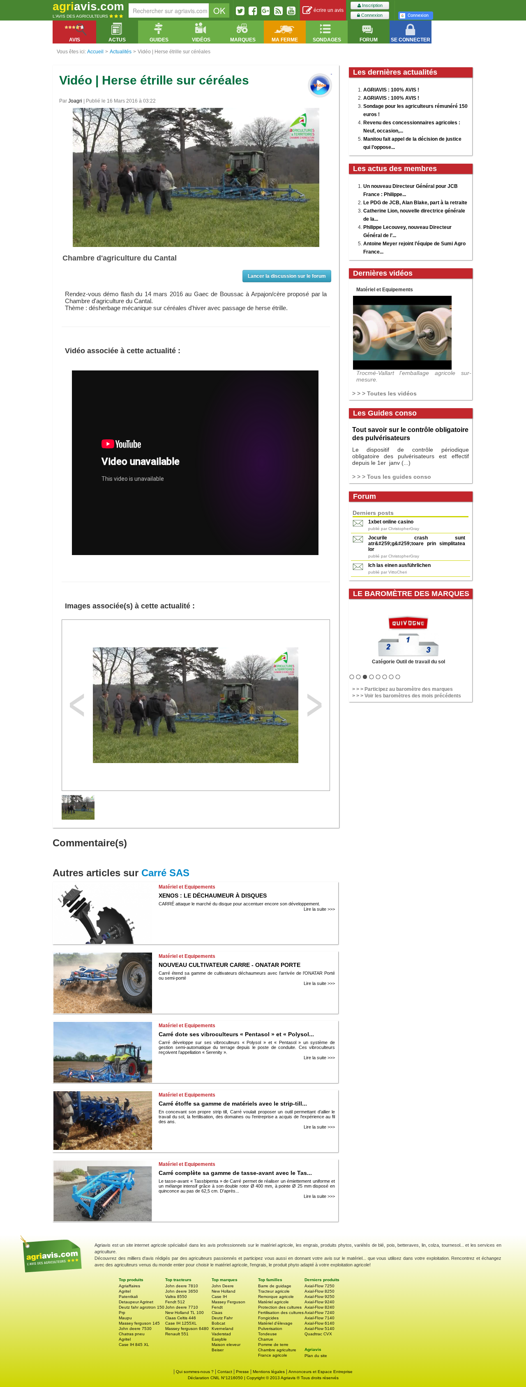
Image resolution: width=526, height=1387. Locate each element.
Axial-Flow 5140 (320, 1328)
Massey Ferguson (228, 1302)
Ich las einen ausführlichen (399, 565)
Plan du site (316, 1355)
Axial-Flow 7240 (320, 1312)
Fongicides (268, 1318)
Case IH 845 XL (134, 1344)
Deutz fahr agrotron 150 (141, 1307)
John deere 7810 (181, 1286)
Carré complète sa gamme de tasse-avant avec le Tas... (235, 1173)
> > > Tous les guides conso (391, 476)
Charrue (265, 1339)
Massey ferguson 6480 (187, 1328)
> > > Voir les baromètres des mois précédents (406, 696)
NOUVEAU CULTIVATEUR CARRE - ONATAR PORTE (229, 965)
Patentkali (128, 1296)
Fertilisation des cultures (281, 1312)
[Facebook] (253, 11)
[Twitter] (240, 11)
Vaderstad (221, 1334)
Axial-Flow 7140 (320, 1318)
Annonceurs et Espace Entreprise (320, 1371)
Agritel (125, 1291)
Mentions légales (269, 1371)
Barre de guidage (274, 1286)
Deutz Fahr (222, 1318)
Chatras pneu (132, 1334)
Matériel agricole (273, 1302)
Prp (122, 1312)
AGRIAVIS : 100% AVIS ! (391, 90)
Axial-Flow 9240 (320, 1302)
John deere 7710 (181, 1307)
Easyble (219, 1339)
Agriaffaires (129, 1286)
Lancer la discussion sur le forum (287, 276)
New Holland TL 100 (184, 1312)
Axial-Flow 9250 (320, 1296)
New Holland (223, 1291)
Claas (217, 1312)
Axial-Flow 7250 (320, 1286)
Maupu (125, 1318)
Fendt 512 (175, 1302)
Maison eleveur (226, 1344)
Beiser (218, 1350)
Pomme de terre (273, 1344)
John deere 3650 (181, 1291)
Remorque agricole (276, 1296)
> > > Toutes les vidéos (384, 393)
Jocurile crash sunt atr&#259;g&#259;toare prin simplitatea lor (416, 543)
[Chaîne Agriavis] (291, 11)
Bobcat (218, 1323)
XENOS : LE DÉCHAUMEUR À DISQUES (213, 895)
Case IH (219, 1296)
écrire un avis (328, 10)
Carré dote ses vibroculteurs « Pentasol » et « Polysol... (236, 1034)
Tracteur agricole (274, 1291)
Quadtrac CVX (318, 1334)
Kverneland (222, 1328)
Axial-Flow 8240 (320, 1307)
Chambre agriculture (277, 1350)
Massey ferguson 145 (139, 1323)
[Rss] (278, 11)
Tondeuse (267, 1334)
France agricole (272, 1355)
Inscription (372, 5)
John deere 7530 (135, 1328)
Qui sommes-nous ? (195, 1371)
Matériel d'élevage (275, 1323)
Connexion (371, 15)
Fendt (217, 1307)
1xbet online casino (390, 522)
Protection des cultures (280, 1307)
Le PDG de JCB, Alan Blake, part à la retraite (415, 203)
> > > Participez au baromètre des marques (402, 689)
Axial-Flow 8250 (320, 1291)
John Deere (223, 1286)
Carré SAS (165, 872)
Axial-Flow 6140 (320, 1323)
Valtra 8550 (176, 1296)
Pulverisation (270, 1328)
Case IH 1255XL (181, 1323)
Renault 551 (177, 1334)
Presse (242, 1371)
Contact (224, 1371)
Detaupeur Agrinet (136, 1302)
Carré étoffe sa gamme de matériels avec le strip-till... (233, 1103)
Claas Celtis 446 (180, 1318)
